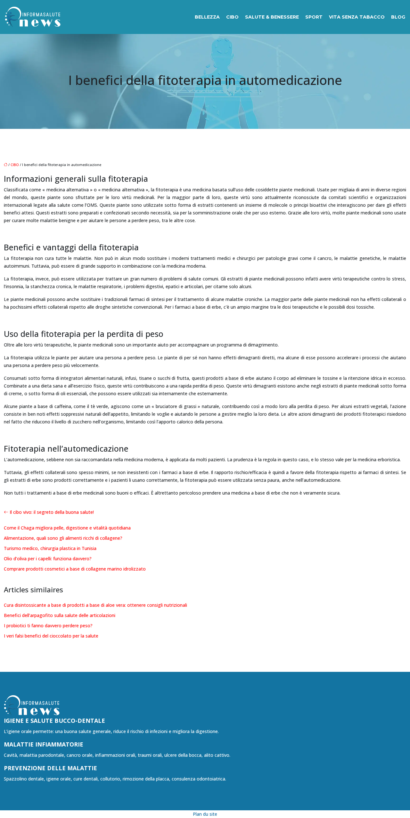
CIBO (232, 17)
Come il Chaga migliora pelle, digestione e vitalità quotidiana (67, 528)
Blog (398, 17)
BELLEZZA (207, 17)
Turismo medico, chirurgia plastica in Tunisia (50, 548)
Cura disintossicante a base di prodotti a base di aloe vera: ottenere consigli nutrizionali (95, 605)
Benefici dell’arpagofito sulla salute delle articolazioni (59, 615)
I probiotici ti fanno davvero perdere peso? (48, 625)
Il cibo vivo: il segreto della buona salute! (52, 512)
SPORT (314, 17)
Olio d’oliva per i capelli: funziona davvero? (48, 558)
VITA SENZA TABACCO (357, 17)
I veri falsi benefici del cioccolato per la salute (51, 636)
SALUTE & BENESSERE (272, 17)
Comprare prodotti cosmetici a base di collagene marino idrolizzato (75, 569)
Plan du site (205, 814)
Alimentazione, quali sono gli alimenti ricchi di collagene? (63, 538)
